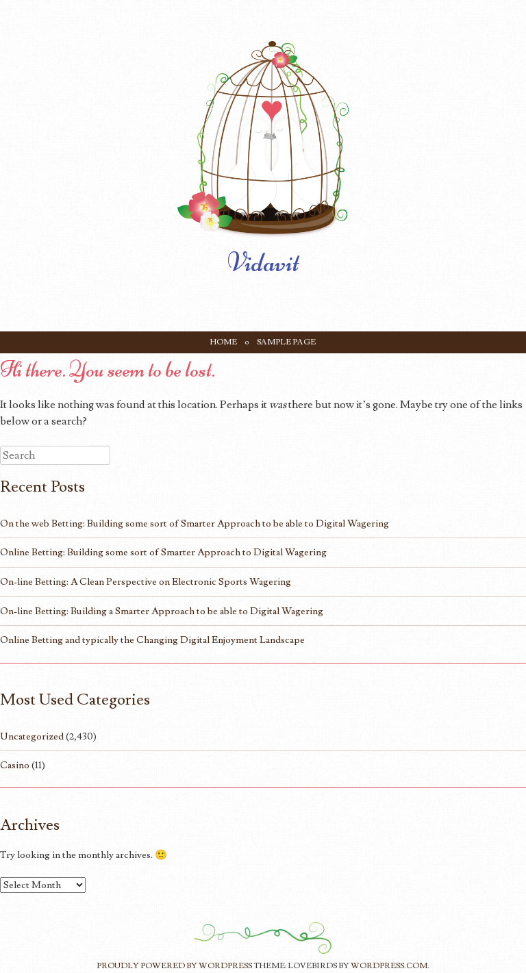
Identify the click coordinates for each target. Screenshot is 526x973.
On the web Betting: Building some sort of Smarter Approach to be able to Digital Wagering (194, 523)
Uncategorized (32, 736)
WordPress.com (389, 966)
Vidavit (263, 262)
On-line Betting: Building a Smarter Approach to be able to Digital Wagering (161, 611)
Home (223, 342)
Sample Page (286, 342)
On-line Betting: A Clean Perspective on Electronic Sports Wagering (145, 581)
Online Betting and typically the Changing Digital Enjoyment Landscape (152, 639)
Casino (14, 765)
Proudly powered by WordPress (174, 966)
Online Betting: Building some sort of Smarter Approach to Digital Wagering (163, 552)
